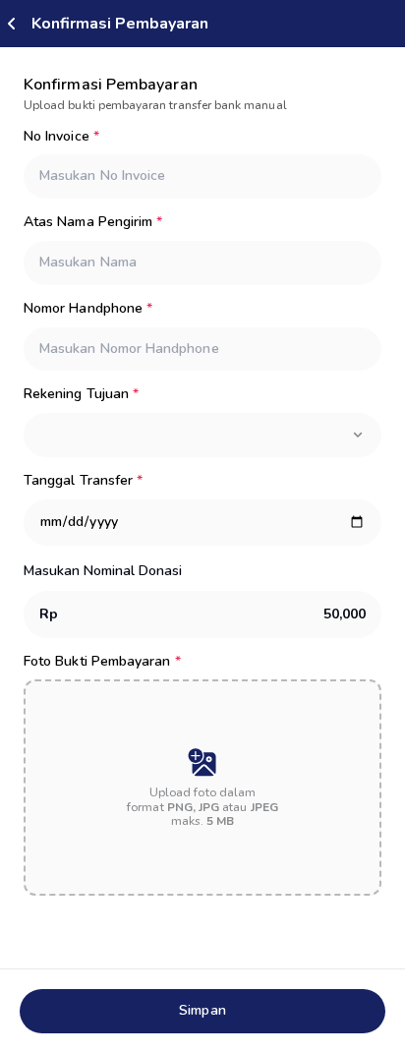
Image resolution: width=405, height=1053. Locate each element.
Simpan (202, 1010)
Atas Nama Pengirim (93, 222)
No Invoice (61, 137)
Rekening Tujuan (81, 394)
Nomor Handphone (88, 309)
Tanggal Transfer (83, 481)
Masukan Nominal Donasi (103, 570)
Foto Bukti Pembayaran (102, 662)
